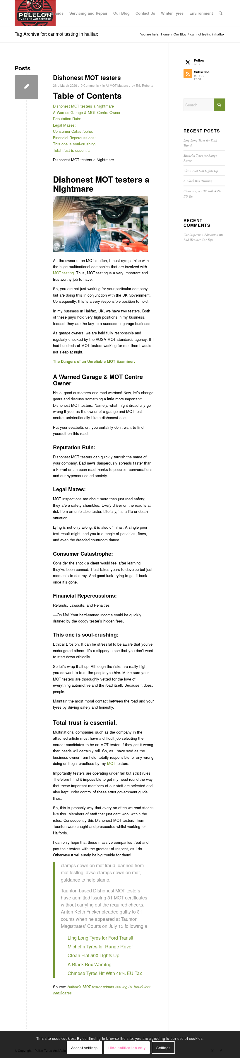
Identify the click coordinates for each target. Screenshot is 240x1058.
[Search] (220, 13)
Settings (163, 1047)
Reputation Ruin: (67, 118)
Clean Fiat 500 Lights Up (93, 955)
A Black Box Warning (90, 964)
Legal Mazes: (64, 125)
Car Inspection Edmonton (201, 234)
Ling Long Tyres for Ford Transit (100, 937)
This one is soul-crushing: (75, 144)
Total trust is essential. (72, 150)
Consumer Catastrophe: (73, 131)
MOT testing (63, 272)
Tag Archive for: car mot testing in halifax (56, 33)
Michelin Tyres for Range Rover (100, 946)
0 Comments (90, 85)
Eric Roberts (144, 85)
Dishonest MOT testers (87, 77)
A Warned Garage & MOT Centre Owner (86, 112)
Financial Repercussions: (74, 137)
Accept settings (84, 1047)
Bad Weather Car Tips (198, 239)
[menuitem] (31, 13)
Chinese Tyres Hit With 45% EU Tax (105, 973)
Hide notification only (126, 1047)
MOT (111, 763)
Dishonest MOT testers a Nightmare (83, 106)
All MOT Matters (117, 85)
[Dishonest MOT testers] (26, 87)
